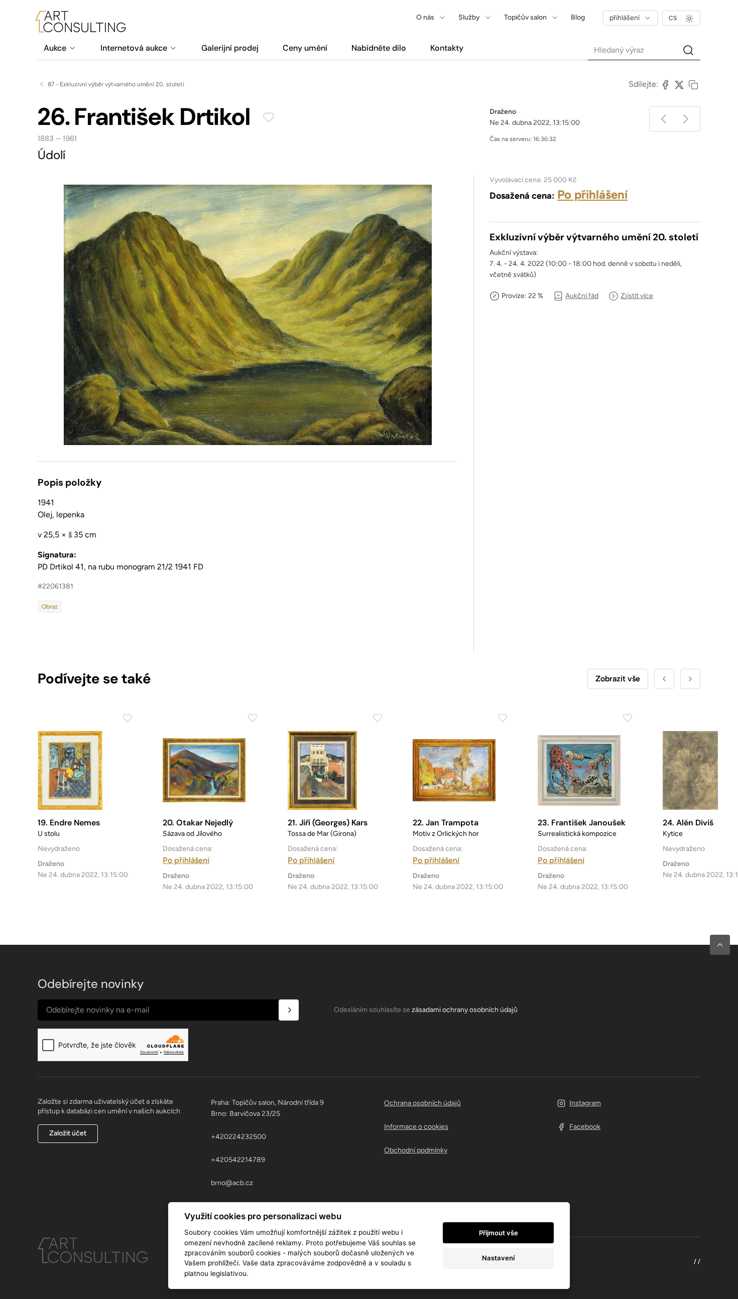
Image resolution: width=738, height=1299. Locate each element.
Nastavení (498, 1258)
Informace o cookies (416, 1126)
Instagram (585, 1103)
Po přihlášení (592, 194)
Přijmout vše (498, 1233)
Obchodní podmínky (415, 1150)
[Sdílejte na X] (679, 84)
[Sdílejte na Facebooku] (665, 84)
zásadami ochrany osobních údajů (465, 1009)
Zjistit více (637, 296)
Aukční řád (581, 296)
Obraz (50, 606)
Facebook (584, 1126)
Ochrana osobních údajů (422, 1103)
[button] (720, 945)
